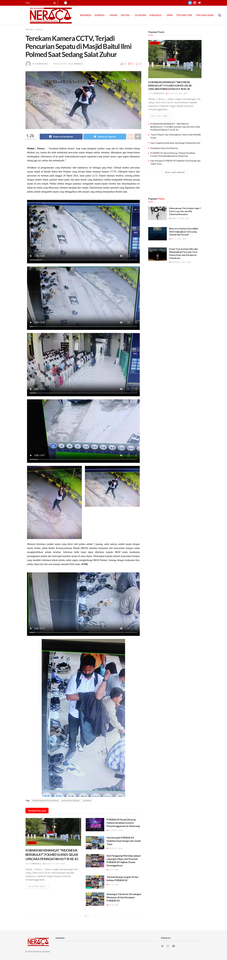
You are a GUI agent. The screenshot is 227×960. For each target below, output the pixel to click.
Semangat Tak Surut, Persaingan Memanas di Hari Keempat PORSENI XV (124, 897)
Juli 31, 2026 (113, 869)
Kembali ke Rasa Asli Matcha (164, 148)
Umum (113, 15)
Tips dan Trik (184, 15)
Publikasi (155, 15)
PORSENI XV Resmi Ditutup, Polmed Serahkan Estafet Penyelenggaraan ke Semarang (123, 822)
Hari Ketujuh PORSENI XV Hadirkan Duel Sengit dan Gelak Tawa (124, 840)
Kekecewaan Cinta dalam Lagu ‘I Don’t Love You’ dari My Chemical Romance (185, 211)
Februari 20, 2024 (178, 262)
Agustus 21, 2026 (52, 863)
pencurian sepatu (71, 800)
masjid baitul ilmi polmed (45, 800)
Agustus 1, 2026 (115, 848)
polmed (87, 800)
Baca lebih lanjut (37, 886)
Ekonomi (140, 15)
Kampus (99, 15)
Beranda (85, 15)
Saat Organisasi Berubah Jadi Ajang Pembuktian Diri (175, 143)
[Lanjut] (86, 916)
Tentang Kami (204, 15)
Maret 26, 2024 (60, 63)
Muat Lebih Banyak (175, 172)
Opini (169, 15)
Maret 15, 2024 (177, 218)
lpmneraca (42, 63)
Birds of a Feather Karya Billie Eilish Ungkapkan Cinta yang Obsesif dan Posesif (183, 231)
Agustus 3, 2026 (115, 830)
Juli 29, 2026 (113, 905)
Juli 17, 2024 (175, 239)
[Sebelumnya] (80, 916)
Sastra (125, 15)
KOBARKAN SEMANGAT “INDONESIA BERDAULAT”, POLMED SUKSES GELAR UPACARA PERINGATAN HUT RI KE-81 (51, 854)
